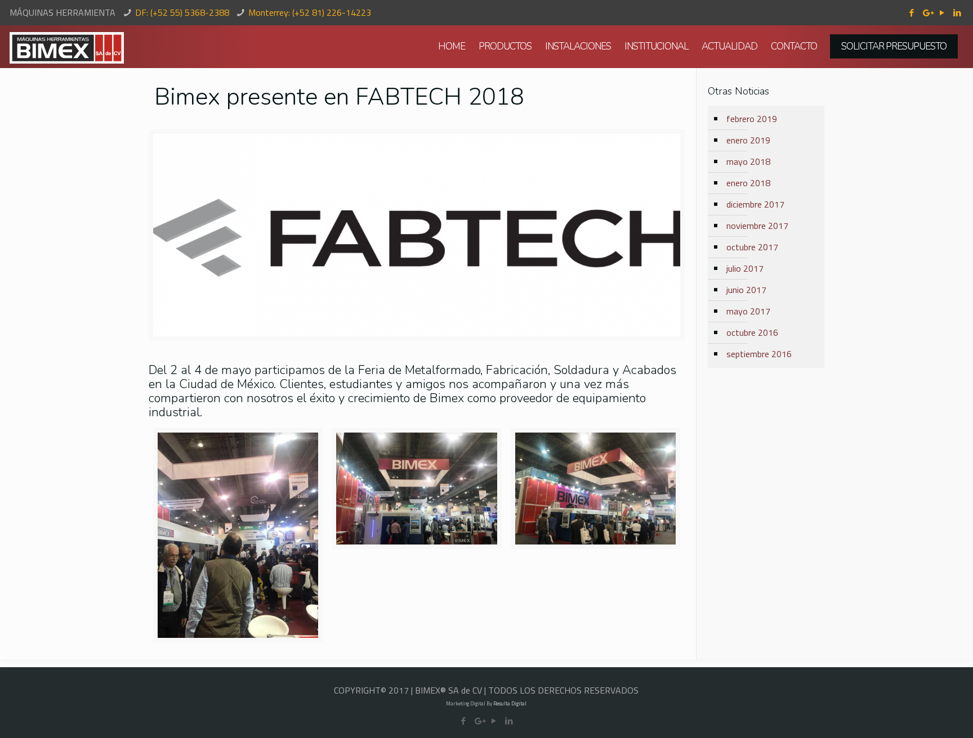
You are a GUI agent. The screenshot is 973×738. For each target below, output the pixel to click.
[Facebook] (912, 12)
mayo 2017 (748, 311)
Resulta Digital (509, 703)
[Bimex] (67, 46)
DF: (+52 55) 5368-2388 (182, 12)
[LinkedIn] (957, 12)
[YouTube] (942, 12)
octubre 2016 (752, 332)
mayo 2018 (748, 161)
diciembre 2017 (755, 204)
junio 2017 (746, 289)
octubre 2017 (752, 247)
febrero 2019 (751, 118)
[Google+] (927, 12)
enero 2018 (748, 183)
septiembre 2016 (759, 354)
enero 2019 (748, 140)
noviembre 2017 (757, 225)
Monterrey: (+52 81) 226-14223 (309, 12)
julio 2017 (745, 268)
